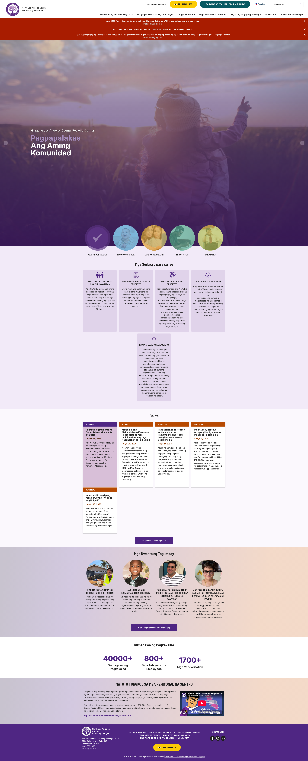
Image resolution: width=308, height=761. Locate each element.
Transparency (185, 4)
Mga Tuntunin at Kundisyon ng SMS (157, 738)
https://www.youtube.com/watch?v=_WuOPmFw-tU (108, 715)
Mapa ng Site (183, 738)
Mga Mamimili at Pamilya (212, 14)
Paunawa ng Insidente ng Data (116, 14)
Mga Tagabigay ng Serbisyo (246, 14)
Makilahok (270, 14)
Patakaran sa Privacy (149, 735)
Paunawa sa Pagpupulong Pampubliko (225, 4)
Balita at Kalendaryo (292, 14)
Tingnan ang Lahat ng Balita (154, 540)
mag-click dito (157, 29)
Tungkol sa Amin (186, 14)
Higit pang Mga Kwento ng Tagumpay (154, 627)
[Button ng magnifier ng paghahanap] (300, 4)
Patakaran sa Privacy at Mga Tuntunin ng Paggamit (185, 757)
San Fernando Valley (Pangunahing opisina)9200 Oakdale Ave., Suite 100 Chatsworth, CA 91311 (100, 741)
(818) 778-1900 (88, 746)
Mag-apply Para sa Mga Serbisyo (155, 14)
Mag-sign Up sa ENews (156, 4)
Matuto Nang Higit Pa (152, 24)
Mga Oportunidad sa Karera (176, 735)
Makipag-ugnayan (137, 732)
